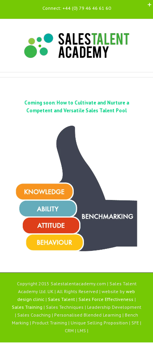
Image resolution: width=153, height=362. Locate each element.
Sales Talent (62, 299)
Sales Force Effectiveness (106, 299)
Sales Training (28, 307)
